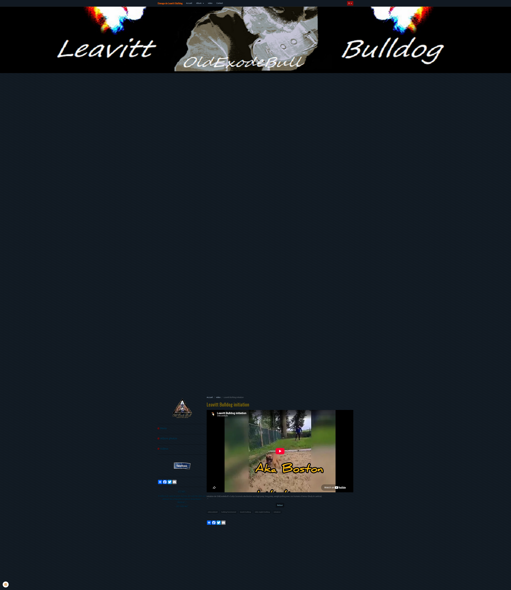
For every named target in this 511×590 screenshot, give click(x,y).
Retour (280, 505)
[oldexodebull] (182, 409)
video (210, 3)
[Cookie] (6, 584)
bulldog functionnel (228, 512)
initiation (277, 512)
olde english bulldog (262, 512)
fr (349, 3)
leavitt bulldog (245, 512)
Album (199, 3)
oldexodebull (212, 512)
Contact (219, 3)
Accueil (189, 3)
